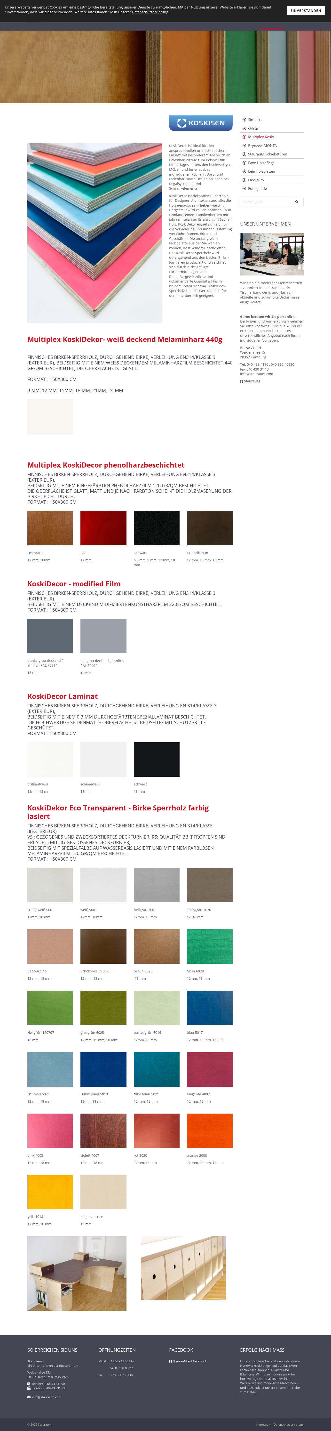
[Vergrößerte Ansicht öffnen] (50, 416)
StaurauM (252, 381)
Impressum (263, 1424)
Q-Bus (253, 128)
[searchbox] (264, 202)
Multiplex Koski (261, 136)
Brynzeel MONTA (262, 145)
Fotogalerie (257, 188)
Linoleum (256, 180)
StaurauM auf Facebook (190, 1361)
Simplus (254, 119)
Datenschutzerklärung (289, 1424)
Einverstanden (306, 10)
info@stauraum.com (47, 1397)
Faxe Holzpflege (261, 162)
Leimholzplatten (261, 171)
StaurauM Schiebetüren (267, 154)
